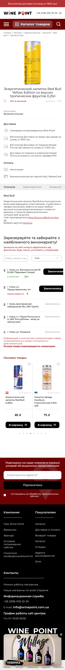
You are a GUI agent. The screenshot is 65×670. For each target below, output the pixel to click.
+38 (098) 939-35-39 (16, 601)
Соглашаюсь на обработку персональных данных (34, 495)
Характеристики (32, 187)
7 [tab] (41, 433)
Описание (9, 187)
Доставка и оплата (47, 529)
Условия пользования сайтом (12, 544)
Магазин (18, 33)
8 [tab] (45, 433)
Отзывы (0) (55, 187)
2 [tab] (23, 433)
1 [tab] (20, 433)
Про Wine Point (14, 524)
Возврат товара (45, 535)
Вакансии (10, 529)
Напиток (27, 222)
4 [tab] (30, 433)
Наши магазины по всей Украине (26, 590)
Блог (38, 561)
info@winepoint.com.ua (31, 607)
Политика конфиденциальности (17, 555)
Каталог (40, 524)
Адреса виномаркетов (45, 554)
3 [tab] (27, 433)
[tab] (9, 187)
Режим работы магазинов (21, 584)
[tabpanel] (18, 395)
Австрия (47, 33)
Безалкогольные (32, 33)
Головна (7, 33)
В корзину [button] (16, 425)
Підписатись (32, 485)
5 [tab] (34, 433)
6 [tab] (38, 433)
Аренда (9, 535)
